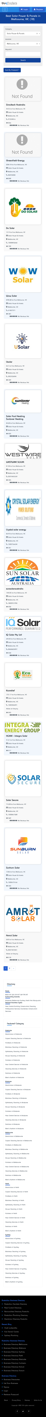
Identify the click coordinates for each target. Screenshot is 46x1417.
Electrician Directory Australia (15, 1319)
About (6, 1400)
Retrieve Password (11, 1394)
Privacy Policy (16, 1400)
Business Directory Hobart (14, 1367)
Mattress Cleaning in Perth (14, 1200)
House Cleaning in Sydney (14, 1260)
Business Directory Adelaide (15, 1359)
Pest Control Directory (12, 1308)
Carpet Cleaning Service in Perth (16, 1192)
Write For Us (38, 1400)
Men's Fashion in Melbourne (15, 1180)
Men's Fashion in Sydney (14, 1282)
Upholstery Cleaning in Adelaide (16, 1051)
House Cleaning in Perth (13, 1209)
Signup (6, 1387)
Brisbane (8, 1081)
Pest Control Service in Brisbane (16, 1115)
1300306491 (12, 705)
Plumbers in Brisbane (12, 1094)
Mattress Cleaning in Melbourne (16, 1149)
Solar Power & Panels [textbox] (15, 33)
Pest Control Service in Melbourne (17, 1167)
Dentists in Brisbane (12, 1124)
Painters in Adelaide (12, 1060)
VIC (10, 994)
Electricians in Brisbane (13, 1085)
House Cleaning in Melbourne (15, 1158)
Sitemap (27, 1400)
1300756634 (12, 544)
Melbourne (9, 1132)
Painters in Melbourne (13, 1162)
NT (27, 994)
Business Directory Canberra (15, 1363)
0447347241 (12, 950)
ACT (18, 994)
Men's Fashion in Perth (13, 1231)
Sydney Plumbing (11, 1335)
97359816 (11, 119)
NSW (7, 994)
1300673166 (12, 882)
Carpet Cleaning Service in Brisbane (18, 1089)
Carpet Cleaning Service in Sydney (17, 1243)
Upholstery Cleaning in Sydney (16, 1256)
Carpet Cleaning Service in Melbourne (18, 1140)
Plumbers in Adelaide (12, 1043)
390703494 (12, 376)
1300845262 (12, 243)
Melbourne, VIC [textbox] (13, 44)
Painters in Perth (11, 1213)
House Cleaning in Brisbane (15, 1107)
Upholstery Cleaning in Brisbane (16, 1102)
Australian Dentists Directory (15, 1304)
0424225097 (12, 649)
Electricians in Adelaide (13, 1034)
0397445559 (12, 476)
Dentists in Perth (11, 1226)
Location (8, 39)
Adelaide (8, 1030)
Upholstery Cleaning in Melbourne (17, 1154)
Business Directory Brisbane (15, 1348)
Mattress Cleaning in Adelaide (16, 1047)
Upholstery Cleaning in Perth (15, 1205)
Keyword (8, 49)
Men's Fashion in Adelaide (14, 1077)
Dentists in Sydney (12, 1277)
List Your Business (11, 1383)
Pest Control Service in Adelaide (16, 1064)
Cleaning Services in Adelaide (15, 1069)
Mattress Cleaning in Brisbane (16, 1098)
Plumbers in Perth (11, 1196)
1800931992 (12, 603)
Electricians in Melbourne (14, 1136)
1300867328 (12, 814)
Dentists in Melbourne (13, 1175)
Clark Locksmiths (10, 1328)
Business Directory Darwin (14, 1371)
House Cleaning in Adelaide (15, 1056)
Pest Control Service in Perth (15, 1218)
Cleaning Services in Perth (14, 1222)
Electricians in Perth (12, 1187)
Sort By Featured (11, 70)
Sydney (7, 1235)
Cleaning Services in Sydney (15, 1273)
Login (6, 1391)
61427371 (11, 310)
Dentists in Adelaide (12, 1073)
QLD (13, 994)
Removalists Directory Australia (16, 1311)
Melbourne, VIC (13, 116)
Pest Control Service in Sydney (16, 1269)
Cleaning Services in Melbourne (16, 1171)
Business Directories (12, 1379)
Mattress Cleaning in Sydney (15, 1251)
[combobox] (23, 33)
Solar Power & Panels (15, 112)
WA (21, 994)
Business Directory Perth (13, 1356)
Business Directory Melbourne (15, 1344)
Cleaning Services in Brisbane (15, 1120)
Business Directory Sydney (14, 1352)
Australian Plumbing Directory (16, 1315)
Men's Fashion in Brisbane (14, 1128)
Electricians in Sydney (13, 1238)
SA (16, 994)
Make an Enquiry (12, 709)
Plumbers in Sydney (12, 1247)
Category (8, 29)
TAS (24, 994)
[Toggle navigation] (4, 9)
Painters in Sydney (12, 1264)
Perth (7, 1184)
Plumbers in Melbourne (13, 1145)
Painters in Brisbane (12, 1111)
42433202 (11, 175)
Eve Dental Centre (11, 1332)
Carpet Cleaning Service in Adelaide (18, 1038)
